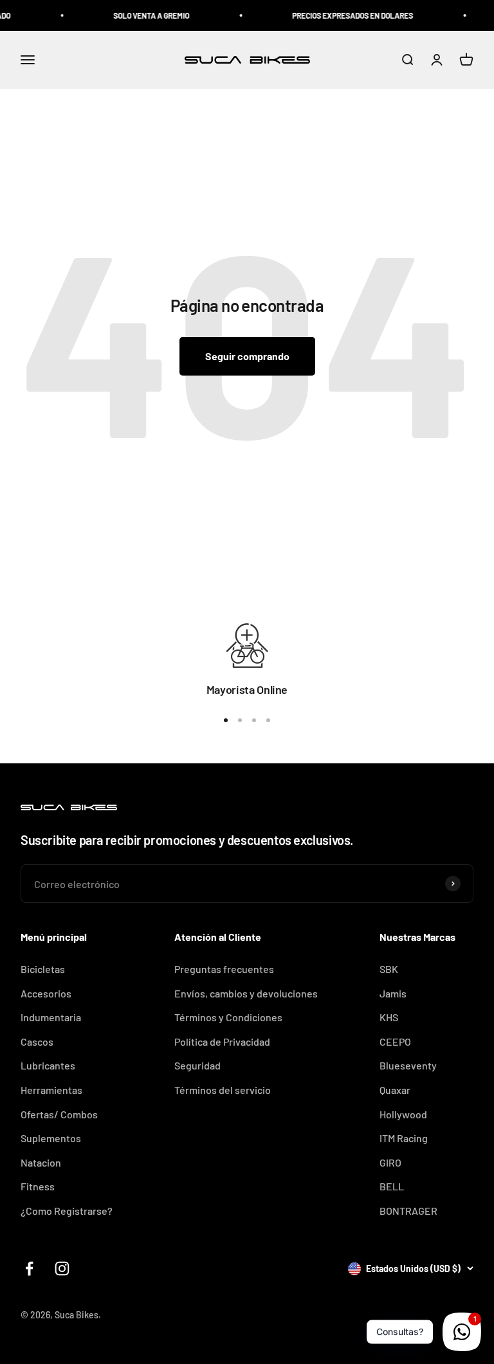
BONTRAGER (408, 1211)
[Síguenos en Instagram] (62, 1268)
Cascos (37, 1041)
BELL (392, 1186)
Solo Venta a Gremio (143, 15)
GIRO (390, 1162)
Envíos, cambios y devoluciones (246, 993)
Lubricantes (48, 1065)
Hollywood (403, 1114)
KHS (389, 1017)
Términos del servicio (222, 1090)
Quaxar (395, 1090)
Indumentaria (51, 1017)
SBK (389, 969)
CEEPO (395, 1041)
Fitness (38, 1186)
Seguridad (197, 1065)
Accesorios (46, 993)
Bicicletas (43, 969)
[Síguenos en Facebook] (29, 1268)
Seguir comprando (247, 356)
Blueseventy (408, 1065)
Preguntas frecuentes (224, 969)
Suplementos (51, 1138)
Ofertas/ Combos (59, 1114)
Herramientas (51, 1090)
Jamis (393, 993)
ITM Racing (404, 1138)
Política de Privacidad (222, 1041)
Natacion (41, 1162)
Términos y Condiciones (228, 1017)
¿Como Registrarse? (67, 1211)
